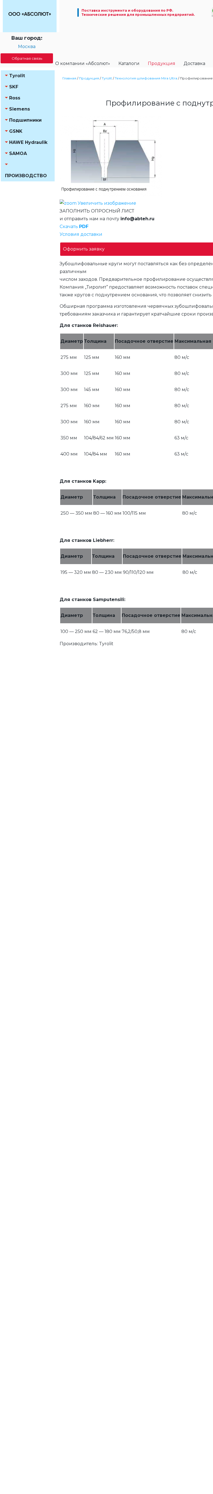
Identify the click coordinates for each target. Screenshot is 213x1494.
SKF (13, 86)
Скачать (74, 226)
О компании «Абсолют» (82, 63)
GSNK (15, 131)
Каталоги (129, 63)
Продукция (161, 63)
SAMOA (18, 153)
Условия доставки (81, 234)
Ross (14, 98)
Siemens (19, 109)
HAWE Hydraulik (28, 142)
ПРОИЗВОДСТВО (26, 175)
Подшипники (25, 120)
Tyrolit (17, 75)
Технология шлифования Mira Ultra (146, 78)
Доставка (194, 63)
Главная (69, 78)
